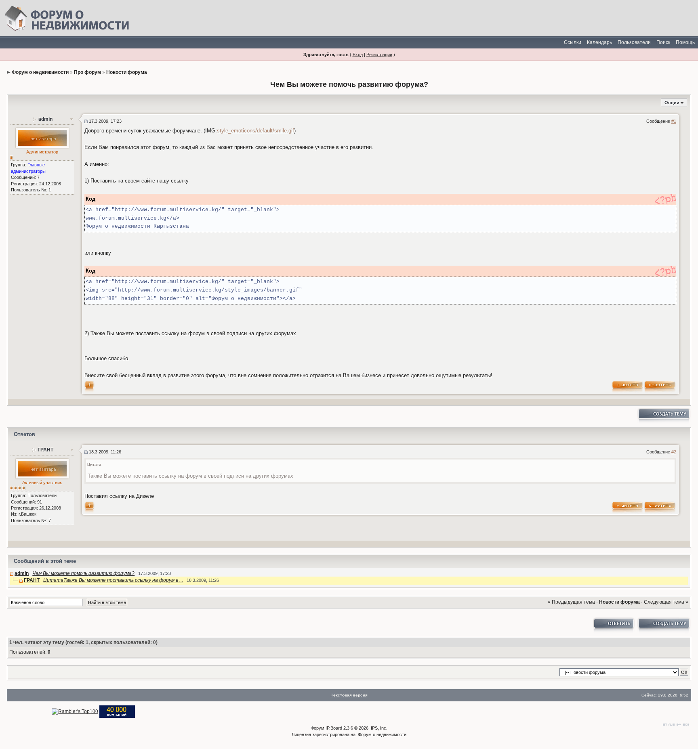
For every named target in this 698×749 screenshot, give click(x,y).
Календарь (599, 42)
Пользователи (634, 42)
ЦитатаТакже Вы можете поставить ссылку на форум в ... (113, 580)
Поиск (663, 42)
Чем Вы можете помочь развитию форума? (83, 573)
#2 (673, 451)
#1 (673, 121)
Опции (671, 102)
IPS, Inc (378, 728)
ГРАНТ (45, 450)
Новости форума (126, 72)
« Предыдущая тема (571, 602)
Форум (317, 728)
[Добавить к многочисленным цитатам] (628, 386)
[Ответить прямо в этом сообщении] (660, 386)
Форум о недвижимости (40, 72)
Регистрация (379, 54)
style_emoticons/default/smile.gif (255, 131)
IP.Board (334, 728)
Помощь (685, 42)
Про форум (87, 72)
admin (45, 119)
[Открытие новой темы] (663, 416)
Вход (358, 54)
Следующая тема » (666, 602)
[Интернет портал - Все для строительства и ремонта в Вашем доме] (117, 711)
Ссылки (572, 42)
